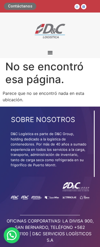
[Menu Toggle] (50, 52)
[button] (12, 235)
